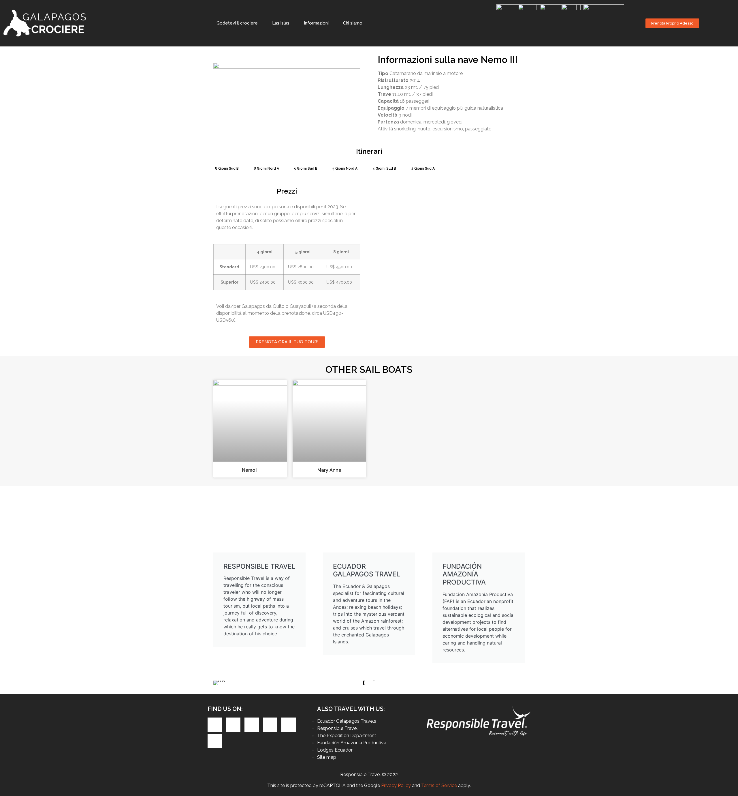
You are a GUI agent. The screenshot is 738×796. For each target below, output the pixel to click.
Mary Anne (329, 470)
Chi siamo (352, 23)
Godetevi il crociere (237, 23)
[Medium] (215, 741)
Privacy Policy (396, 785)
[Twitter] (233, 725)
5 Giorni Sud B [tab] (305, 168)
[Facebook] (215, 725)
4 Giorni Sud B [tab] (384, 168)
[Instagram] (270, 725)
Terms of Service (439, 785)
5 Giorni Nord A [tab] (344, 168)
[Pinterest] (251, 725)
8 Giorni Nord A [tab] (266, 168)
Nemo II (250, 470)
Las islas (280, 23)
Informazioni (316, 23)
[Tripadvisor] (288, 725)
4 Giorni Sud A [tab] (423, 168)
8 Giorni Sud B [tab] (227, 168)
